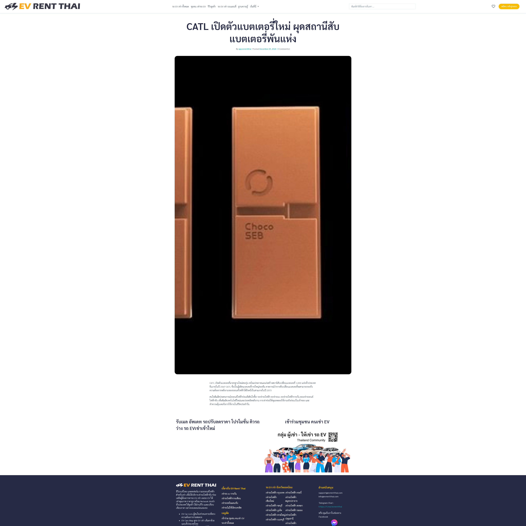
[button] (254, 6)
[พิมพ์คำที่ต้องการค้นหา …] (382, 6)
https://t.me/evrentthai (330, 506)
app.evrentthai (245, 49)
